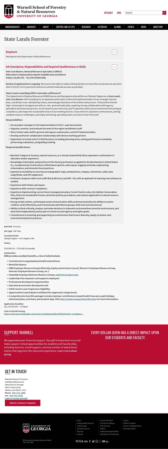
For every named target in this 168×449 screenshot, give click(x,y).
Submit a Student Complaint (22, 403)
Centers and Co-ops (65, 27)
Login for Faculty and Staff (16, 398)
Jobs (119, 13)
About (46, 27)
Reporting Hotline (129, 429)
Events (131, 27)
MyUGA (102, 429)
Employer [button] (11, 51)
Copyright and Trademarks (109, 434)
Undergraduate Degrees (85, 423)
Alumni (117, 27)
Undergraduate (12, 27)
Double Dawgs (82, 426)
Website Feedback (129, 423)
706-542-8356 (16, 396)
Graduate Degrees (83, 429)
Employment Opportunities (109, 431)
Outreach (102, 27)
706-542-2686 (18, 393)
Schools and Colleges (107, 423)
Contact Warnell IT (106, 420)
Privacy (126, 420)
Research (86, 27)
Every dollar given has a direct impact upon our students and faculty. (125, 335)
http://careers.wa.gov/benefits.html (78, 299)
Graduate (31, 27)
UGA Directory (105, 426)
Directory (158, 27)
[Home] (39, 11)
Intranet (108, 13)
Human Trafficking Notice (132, 426)
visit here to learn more (67, 275)
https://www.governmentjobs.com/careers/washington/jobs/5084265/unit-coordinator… (44, 314)
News (143, 27)
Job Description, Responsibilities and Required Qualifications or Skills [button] (46, 66)
